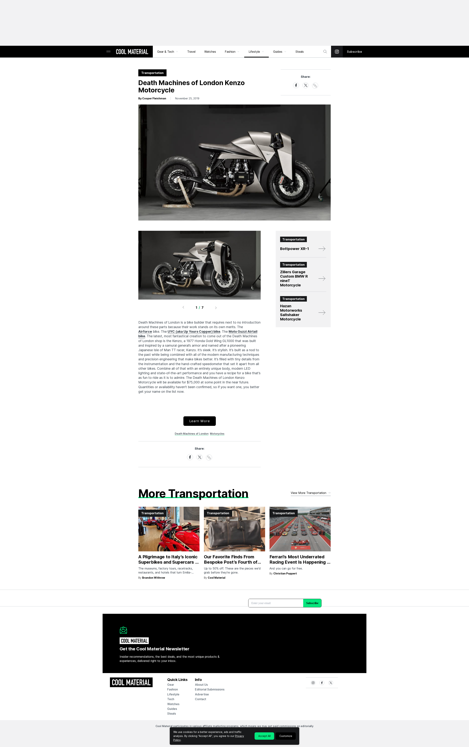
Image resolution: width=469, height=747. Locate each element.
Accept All (264, 735)
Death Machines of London (191, 433)
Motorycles (217, 433)
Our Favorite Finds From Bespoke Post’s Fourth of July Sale (230, 562)
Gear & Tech (165, 51)
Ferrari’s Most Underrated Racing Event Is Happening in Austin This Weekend (299, 562)
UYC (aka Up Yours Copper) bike (194, 331)
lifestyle (173, 694)
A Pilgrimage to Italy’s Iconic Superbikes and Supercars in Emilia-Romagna (168, 562)
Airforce (145, 331)
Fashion (230, 51)
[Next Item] (216, 307)
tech (170, 699)
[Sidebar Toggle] (108, 51)
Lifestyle (254, 51)
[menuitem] (168, 51)
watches (173, 704)
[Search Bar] (325, 51)
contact (200, 699)
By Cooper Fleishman (152, 98)
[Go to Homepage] (132, 52)
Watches (210, 51)
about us (201, 684)
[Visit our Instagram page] (337, 51)
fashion (172, 689)
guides (172, 709)
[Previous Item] (183, 307)
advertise (202, 694)
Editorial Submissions (209, 689)
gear (170, 684)
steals (300, 51)
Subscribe (354, 51)
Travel (191, 51)
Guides (277, 51)
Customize (285, 735)
